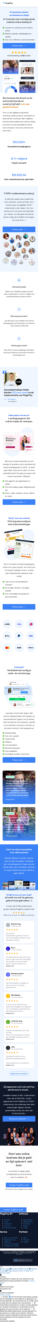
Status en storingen (11, 1244)
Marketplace (28, 1222)
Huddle (25, 1242)
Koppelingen (27, 1220)
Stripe (25, 1228)
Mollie (25, 1226)
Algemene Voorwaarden (18, 1251)
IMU (24, 1238)
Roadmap (26, 1224)
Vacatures (8, 1224)
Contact (7, 1220)
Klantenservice (9, 1240)
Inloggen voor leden (11, 1246)
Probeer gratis (17, 46)
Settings (25, 1269)
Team (6, 1222)
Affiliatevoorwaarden (26, 1253)
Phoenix (26, 1240)
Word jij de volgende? (17, 1119)
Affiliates (7, 1242)
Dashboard (15, 1269)
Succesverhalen (10, 1228)
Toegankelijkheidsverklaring (11, 1253)
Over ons (7, 1226)
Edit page (6, 1269)
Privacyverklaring (31, 1251)
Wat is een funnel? (11, 1238)
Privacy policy (5, 1295)
